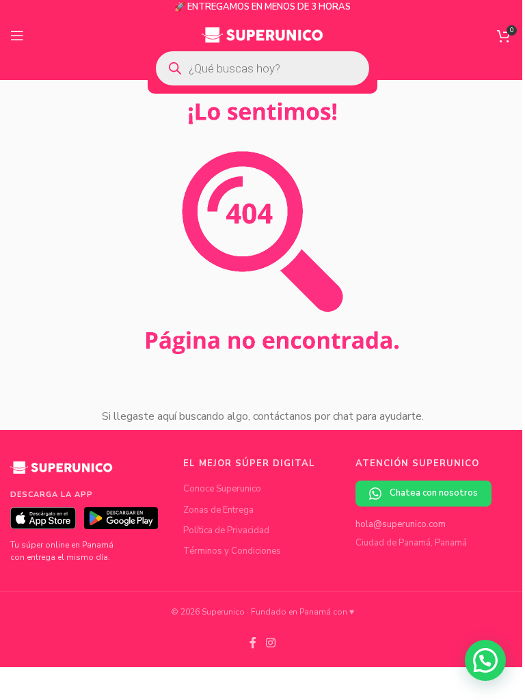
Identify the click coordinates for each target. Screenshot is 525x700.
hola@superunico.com (400, 524)
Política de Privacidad (226, 530)
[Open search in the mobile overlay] (262, 68)
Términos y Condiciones (232, 551)
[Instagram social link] (270, 643)
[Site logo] (263, 34)
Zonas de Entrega (218, 510)
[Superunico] (61, 472)
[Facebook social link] (253, 643)
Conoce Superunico (222, 489)
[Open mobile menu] (17, 35)
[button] (485, 660)
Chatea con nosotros (434, 493)
